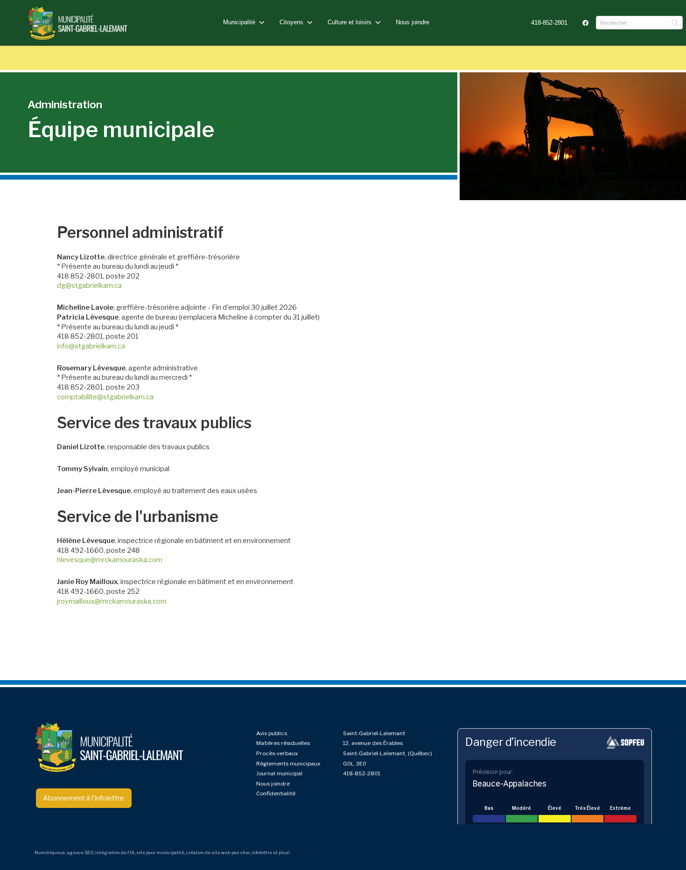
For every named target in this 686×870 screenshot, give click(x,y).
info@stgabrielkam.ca (91, 346)
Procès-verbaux (277, 753)
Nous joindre (412, 22)
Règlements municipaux (288, 763)
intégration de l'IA (114, 852)
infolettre (262, 852)
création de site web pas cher (218, 852)
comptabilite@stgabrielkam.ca (105, 397)
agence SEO (80, 852)
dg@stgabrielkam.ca (89, 285)
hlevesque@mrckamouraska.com (109, 560)
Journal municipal (279, 773)
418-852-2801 (549, 22)
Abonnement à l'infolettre (83, 798)
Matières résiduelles (283, 743)
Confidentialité (275, 793)
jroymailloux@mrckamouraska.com (112, 601)
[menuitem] (549, 23)
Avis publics (271, 733)
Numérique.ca (50, 852)
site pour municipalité (160, 852)
